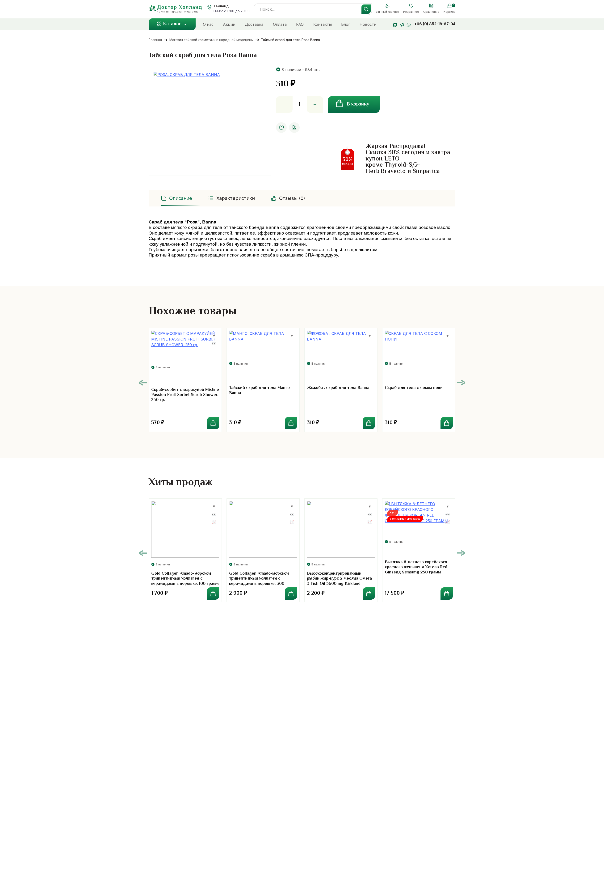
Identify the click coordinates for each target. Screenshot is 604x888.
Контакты (322, 24)
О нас (208, 24)
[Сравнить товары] (431, 6)
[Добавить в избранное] (281, 127)
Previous (143, 383)
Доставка (254, 24)
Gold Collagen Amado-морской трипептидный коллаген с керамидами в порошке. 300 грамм (259, 581)
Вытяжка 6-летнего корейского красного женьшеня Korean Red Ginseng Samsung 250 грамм (416, 567)
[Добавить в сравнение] (294, 127)
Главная (155, 40)
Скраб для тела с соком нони (414, 388)
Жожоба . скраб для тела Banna (338, 388)
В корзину (358, 104)
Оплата (280, 24)
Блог (345, 24)
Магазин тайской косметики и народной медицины (211, 40)
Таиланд (221, 6)
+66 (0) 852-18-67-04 (434, 23)
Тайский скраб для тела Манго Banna (259, 390)
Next (461, 383)
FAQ (300, 24)
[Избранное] (411, 6)
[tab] (177, 198)
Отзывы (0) (292, 198)
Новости (368, 24)
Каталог (172, 24)
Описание (180, 198)
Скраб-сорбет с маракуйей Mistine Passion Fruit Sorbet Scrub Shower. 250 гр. (185, 395)
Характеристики (235, 198)
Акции (229, 24)
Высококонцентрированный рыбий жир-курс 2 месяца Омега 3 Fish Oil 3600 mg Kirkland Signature (339, 581)
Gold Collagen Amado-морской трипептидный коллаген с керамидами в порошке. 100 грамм (185, 578)
